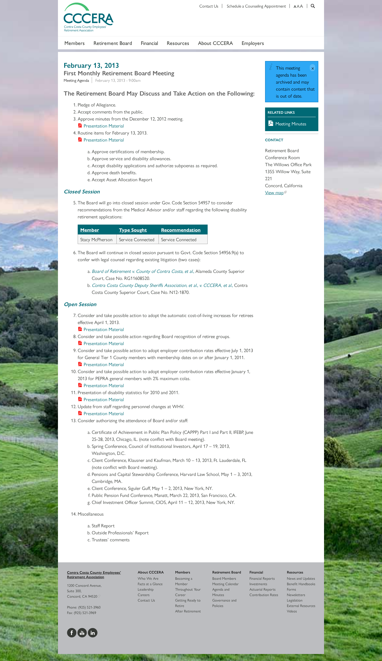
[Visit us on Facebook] (72, 632)
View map (274, 192)
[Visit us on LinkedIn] (92, 632)
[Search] (311, 6)
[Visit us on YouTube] (82, 632)
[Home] (191, 18)
